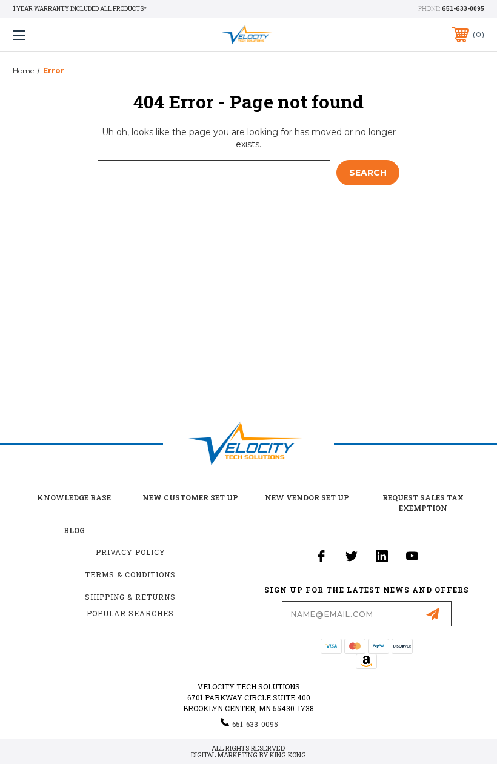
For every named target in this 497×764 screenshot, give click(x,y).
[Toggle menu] (60, 34)
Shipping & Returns (130, 597)
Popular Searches (130, 613)
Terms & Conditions (130, 574)
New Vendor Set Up (307, 497)
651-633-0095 (463, 9)
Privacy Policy (130, 552)
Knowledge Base (74, 497)
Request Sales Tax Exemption (423, 503)
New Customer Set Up (190, 497)
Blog (74, 530)
